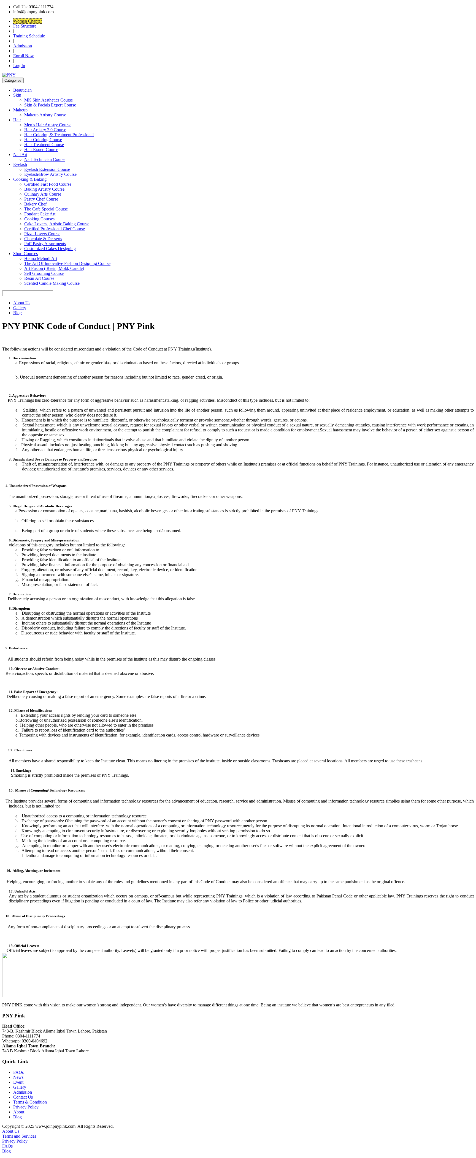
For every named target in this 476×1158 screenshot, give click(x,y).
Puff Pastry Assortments (45, 243)
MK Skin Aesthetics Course (48, 100)
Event (18, 1082)
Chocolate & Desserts (43, 238)
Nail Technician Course (44, 159)
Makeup (20, 110)
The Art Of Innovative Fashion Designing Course (67, 263)
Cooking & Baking (30, 179)
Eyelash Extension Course (47, 169)
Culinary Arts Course (42, 194)
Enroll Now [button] (23, 55)
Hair (17, 119)
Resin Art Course (39, 278)
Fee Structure (24, 26)
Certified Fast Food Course (47, 184)
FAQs (18, 1072)
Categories (12, 80)
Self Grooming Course (44, 273)
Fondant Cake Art (39, 214)
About (18, 1112)
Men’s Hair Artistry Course (47, 124)
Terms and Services (19, 1136)
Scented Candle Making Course (52, 283)
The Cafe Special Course (46, 209)
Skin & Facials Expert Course (50, 105)
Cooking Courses (39, 219)
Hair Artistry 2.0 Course (45, 129)
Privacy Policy (26, 1107)
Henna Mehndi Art (40, 258)
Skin (17, 95)
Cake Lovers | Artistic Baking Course (56, 223)
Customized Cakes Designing (50, 248)
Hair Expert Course (41, 149)
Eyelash (20, 164)
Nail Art (20, 154)
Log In (19, 65)
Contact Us (23, 1097)
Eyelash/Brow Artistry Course (50, 174)
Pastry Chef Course (41, 199)
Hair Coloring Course (43, 139)
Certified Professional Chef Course (54, 228)
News (18, 1077)
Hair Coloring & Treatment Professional (59, 134)
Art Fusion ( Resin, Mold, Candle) (54, 268)
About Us (21, 302)
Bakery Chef (35, 204)
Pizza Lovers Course (42, 233)
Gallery (19, 307)
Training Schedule (29, 36)
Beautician (22, 90)
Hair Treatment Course (44, 144)
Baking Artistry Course (44, 189)
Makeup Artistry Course (45, 115)
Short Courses (25, 253)
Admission (22, 45)
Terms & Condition (30, 1102)
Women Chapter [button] (27, 21)
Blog (17, 312)
